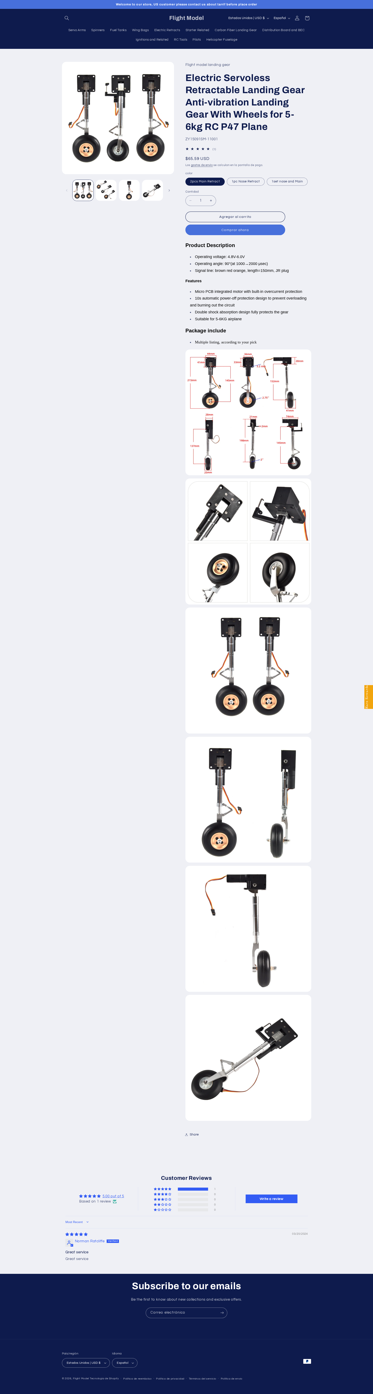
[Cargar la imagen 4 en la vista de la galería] (152, 190)
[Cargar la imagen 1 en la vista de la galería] (83, 190)
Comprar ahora (235, 230)
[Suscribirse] (222, 1313)
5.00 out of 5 (113, 1196)
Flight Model (81, 1378)
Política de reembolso (137, 1379)
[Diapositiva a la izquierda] (66, 190)
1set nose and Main (287, 181)
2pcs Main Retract (205, 181)
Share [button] (194, 1134)
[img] (76, 1234)
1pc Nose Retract (246, 181)
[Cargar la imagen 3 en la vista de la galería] (129, 190)
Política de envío (232, 1379)
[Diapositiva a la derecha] (169, 190)
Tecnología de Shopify (104, 1378)
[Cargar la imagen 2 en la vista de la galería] (106, 190)
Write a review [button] (271, 1199)
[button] (67, 18)
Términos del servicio (202, 1379)
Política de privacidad (170, 1379)
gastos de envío (202, 165)
